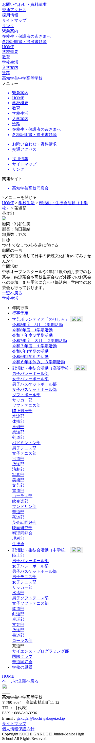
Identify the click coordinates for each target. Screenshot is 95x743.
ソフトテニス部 (26, 405)
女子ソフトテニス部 (30, 603)
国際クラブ (22, 656)
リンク (8, 26)
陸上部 (18, 555)
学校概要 (10, 51)
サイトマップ (14, 20)
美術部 (18, 480)
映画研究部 (22, 528)
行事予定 (20, 313)
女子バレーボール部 (30, 379)
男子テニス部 (24, 448)
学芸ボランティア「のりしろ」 (40, 319)
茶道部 (18, 517)
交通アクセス (14, 10)
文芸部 (18, 485)
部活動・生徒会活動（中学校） (40, 550)
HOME (8, 47)
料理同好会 (22, 533)
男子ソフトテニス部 (30, 598)
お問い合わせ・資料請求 (24, 4)
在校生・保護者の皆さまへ (26, 36)
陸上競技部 (22, 411)
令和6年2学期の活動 (30, 356)
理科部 (18, 538)
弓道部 (18, 458)
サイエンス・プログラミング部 (40, 651)
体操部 (18, 421)
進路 (6, 73)
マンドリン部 (24, 506)
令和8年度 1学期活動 (32, 330)
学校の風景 (22, 667)
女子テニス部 (24, 453)
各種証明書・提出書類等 (24, 42)
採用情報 (10, 15)
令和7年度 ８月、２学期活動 (39, 340)
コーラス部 (22, 496)
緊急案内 (10, 31)
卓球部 (18, 427)
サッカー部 (22, 400)
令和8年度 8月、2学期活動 (37, 324)
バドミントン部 (26, 443)
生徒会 (18, 544)
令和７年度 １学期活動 (34, 346)
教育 (6, 57)
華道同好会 (22, 662)
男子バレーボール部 (30, 373)
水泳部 (18, 416)
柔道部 (18, 432)
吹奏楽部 (20, 501)
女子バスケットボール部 (34, 389)
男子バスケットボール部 (34, 384)
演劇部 (18, 469)
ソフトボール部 (26, 395)
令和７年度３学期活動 (32, 335)
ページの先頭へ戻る (20, 681)
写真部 (18, 474)
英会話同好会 (24, 522)
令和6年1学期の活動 (30, 351)
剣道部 (18, 437)
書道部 (18, 490)
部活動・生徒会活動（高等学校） (42, 368)
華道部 (18, 512)
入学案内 (10, 67)
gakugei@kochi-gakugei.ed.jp (41, 718)
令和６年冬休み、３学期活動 (38, 362)
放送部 (18, 464)
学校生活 (26, 203)
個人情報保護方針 (18, 729)
